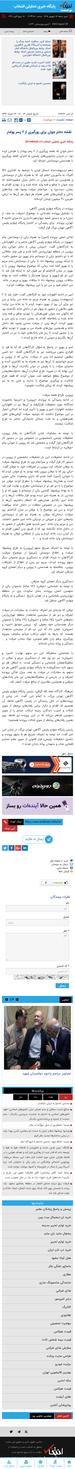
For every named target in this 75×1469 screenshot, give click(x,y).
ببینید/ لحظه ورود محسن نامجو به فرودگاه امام (45, 1142)
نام (67, 903)
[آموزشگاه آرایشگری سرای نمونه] (37, 806)
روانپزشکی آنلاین (60, 1405)
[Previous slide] (17, 999)
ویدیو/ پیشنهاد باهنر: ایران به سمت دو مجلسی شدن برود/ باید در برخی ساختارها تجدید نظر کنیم (36, 1133)
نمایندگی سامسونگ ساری (55, 1282)
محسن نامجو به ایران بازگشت (34, 83)
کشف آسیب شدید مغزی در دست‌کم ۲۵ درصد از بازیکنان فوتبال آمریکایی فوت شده (31, 66)
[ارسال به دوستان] (10, 120)
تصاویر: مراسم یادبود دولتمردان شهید (46, 1073)
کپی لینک (9, 828)
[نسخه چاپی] (4, 120)
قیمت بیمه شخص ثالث (56, 1339)
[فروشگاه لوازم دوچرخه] (37, 785)
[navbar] (71, 16)
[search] (4, 17)
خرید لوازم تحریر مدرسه (56, 1225)
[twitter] (5, 848)
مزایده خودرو (63, 1364)
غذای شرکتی (63, 1290)
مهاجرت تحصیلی (60, 1323)
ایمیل (66, 917)
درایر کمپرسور (63, 1299)
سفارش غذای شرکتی (58, 1348)
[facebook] (12, 848)
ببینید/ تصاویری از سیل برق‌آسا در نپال (49, 1125)
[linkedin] (25, 848)
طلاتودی (66, 1315)
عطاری (67, 1274)
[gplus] (18, 848)
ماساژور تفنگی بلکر (60, 1266)
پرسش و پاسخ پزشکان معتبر (53, 1209)
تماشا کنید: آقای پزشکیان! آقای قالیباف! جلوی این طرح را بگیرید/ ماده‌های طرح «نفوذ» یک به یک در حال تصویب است (36, 1175)
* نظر (66, 931)
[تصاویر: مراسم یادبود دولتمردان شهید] (37, 1038)
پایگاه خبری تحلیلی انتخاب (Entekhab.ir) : (48, 142)
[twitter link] (11, 1432)
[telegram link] (19, 1432)
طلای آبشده (63, 1397)
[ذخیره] (16, 120)
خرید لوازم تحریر (61, 1241)
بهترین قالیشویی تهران (57, 1372)
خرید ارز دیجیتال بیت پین (54, 1217)
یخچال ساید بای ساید (57, 1233)
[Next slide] (6, 999)
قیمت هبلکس (62, 1331)
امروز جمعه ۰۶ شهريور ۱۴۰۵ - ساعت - (47, 16)
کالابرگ (66, 1307)
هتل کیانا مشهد (61, 1258)
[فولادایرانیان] (37, 764)
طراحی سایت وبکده (59, 1356)
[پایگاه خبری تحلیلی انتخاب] (66, 6)
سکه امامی (64, 1380)
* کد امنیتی (63, 966)
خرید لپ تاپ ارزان (59, 1250)
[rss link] (26, 1432)
